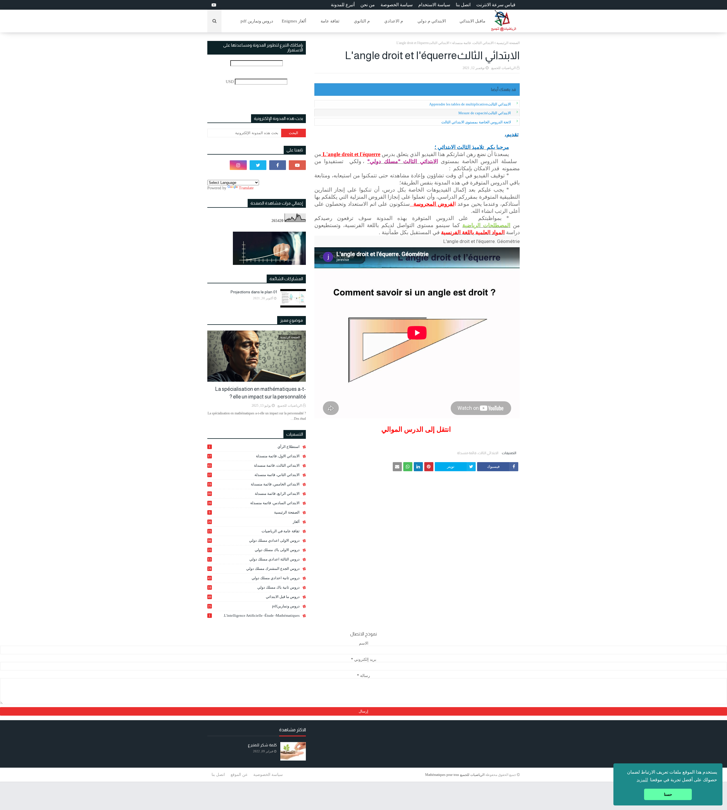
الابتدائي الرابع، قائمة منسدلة (254, 493)
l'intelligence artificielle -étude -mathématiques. (254, 615)
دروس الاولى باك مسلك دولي (254, 550)
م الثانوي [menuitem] (362, 21)
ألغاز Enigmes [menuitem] (294, 21)
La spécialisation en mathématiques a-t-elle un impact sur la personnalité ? (260, 393)
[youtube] (213, 5)
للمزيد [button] (642, 779)
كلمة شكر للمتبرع (262, 745)
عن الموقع (239, 774)
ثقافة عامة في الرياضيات (254, 531)
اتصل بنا (463, 4)
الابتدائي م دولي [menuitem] (431, 21)
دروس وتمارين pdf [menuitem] (257, 21)
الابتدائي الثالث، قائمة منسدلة (473, 43)
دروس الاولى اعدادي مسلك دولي (254, 540)
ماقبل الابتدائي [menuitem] (472, 21)
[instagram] (238, 165)
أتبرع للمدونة (343, 4)
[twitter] (258, 165)
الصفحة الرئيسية (508, 43)
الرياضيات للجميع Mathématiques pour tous (454, 775)
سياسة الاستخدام (434, 4)
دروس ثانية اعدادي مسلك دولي (254, 578)
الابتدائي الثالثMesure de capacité (484, 113)
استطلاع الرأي (254, 447)
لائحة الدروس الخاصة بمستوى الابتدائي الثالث (476, 122)
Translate (246, 188)
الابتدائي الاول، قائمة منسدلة (254, 456)
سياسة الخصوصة (397, 4)
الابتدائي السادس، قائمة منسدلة (254, 503)
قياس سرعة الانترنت (495, 4)
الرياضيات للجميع (503, 68)
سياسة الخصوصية (268, 774)
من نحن (367, 4)
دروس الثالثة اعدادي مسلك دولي (254, 559)
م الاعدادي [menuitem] (393, 21)
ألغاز (254, 522)
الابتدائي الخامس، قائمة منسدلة (254, 484)
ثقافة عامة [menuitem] (330, 21)
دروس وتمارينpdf (254, 606)
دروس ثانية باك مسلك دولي (254, 587)
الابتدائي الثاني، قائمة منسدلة (254, 475)
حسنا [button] (668, 794)
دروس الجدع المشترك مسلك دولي (254, 568)
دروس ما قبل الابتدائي (254, 597)
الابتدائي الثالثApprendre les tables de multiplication (470, 104)
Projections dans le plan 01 (254, 292)
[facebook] (277, 165)
